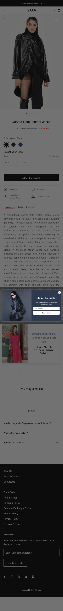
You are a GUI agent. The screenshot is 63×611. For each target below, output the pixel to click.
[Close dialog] (59, 292)
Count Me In (46, 313)
